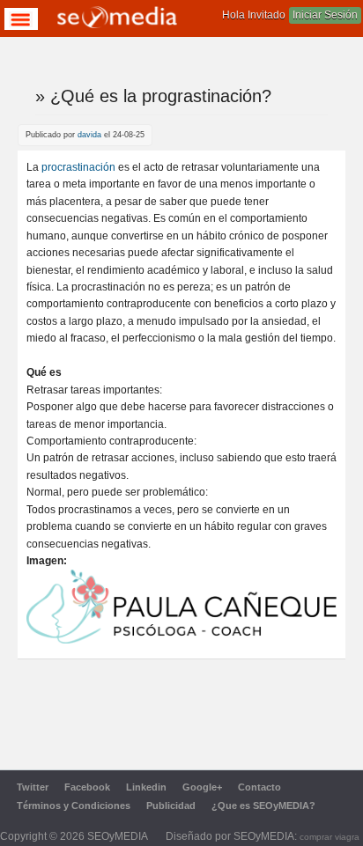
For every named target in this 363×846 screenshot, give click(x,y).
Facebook (87, 787)
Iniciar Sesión (325, 15)
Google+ (202, 787)
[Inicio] (117, 19)
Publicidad (171, 805)
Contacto (259, 787)
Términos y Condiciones (73, 805)
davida (89, 134)
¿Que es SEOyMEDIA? (263, 805)
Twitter (32, 787)
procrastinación (78, 167)
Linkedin (146, 787)
